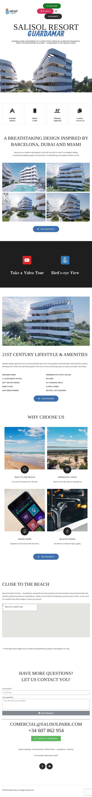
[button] (52, 6)
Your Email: (6, 689)
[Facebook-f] (42, 766)
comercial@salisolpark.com (46, 724)
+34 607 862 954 (46, 730)
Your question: (7, 697)
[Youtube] (49, 766)
